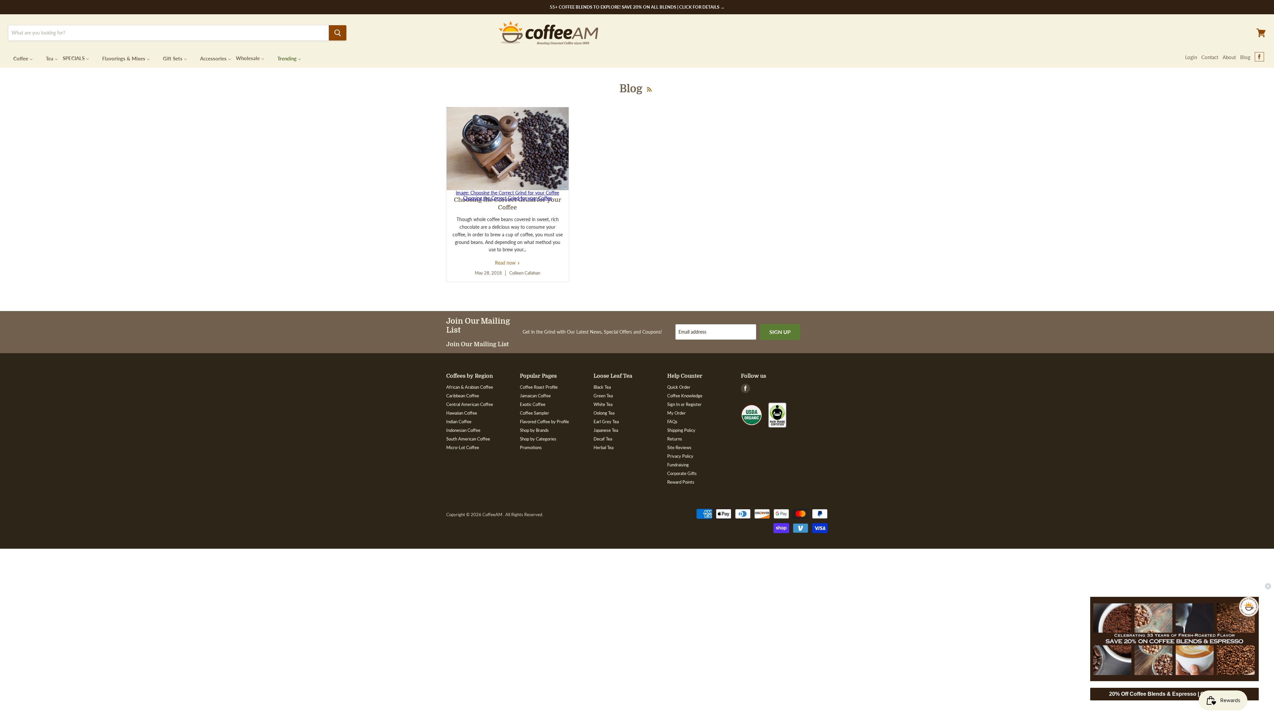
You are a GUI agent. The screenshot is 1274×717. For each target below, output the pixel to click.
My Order (676, 413)
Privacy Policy (680, 456)
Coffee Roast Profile (539, 387)
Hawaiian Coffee (461, 413)
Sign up (780, 332)
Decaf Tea (603, 438)
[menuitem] (19, 58)
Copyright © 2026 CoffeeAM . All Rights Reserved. (494, 514)
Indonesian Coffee (463, 430)
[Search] (337, 32)
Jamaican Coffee (535, 395)
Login (1191, 57)
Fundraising (678, 464)
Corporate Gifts (682, 473)
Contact (1209, 57)
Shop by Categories (538, 438)
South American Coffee (468, 438)
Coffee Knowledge (684, 395)
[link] (1174, 639)
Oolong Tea (604, 413)
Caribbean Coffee (462, 395)
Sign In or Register (684, 404)
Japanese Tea (606, 430)
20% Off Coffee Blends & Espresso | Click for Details (1174, 694)
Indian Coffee (458, 421)
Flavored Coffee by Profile (544, 421)
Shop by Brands (534, 430)
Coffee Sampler (534, 413)
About (1229, 57)
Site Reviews (679, 447)
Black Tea (602, 387)
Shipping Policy (681, 430)
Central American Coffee (469, 404)
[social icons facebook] (1259, 57)
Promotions (531, 447)
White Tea (603, 404)
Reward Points (680, 482)
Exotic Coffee (532, 404)
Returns (674, 438)
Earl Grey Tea (606, 421)
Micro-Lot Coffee (462, 447)
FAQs (672, 421)
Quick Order (678, 387)
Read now (507, 263)
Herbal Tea (603, 447)
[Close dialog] (1268, 586)
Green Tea (603, 395)
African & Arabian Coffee (469, 387)
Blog (1245, 57)
